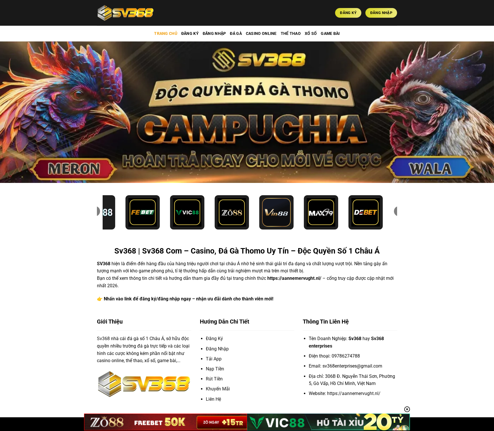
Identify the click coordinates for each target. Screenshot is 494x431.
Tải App (214, 359)
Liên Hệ (213, 399)
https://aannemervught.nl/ (294, 278)
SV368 (103, 263)
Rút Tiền (214, 379)
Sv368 (103, 338)
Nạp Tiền (215, 369)
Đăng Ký (190, 33)
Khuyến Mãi (218, 389)
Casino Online (261, 33)
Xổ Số (311, 33)
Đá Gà (236, 33)
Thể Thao (291, 33)
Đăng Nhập (214, 33)
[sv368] (125, 13)
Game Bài (330, 33)
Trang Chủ (165, 33)
